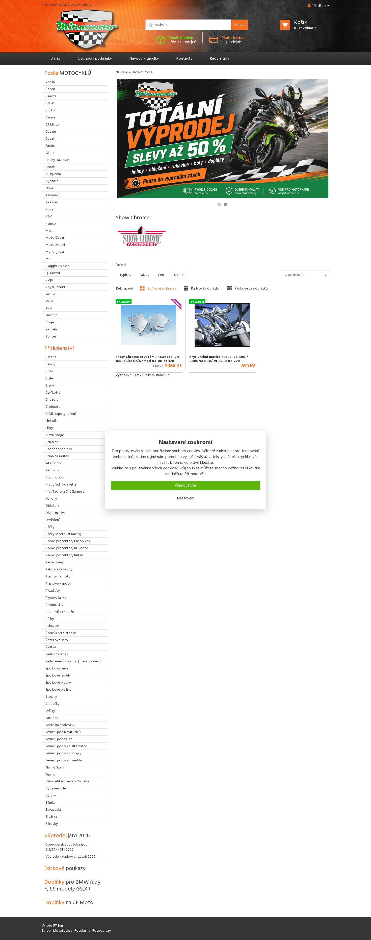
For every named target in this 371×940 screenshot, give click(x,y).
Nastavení (185, 498)
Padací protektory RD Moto (66, 548)
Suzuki (50, 294)
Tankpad (51, 718)
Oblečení (52, 506)
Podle (67, 73)
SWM (49, 301)
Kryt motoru (54, 477)
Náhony (51, 499)
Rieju (49, 280)
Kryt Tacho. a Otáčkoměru (65, 492)
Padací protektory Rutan (64, 555)
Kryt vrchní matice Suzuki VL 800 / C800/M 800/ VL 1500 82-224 (218, 359)
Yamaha (51, 329)
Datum (179, 275)
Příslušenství (59, 348)
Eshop (46, 931)
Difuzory (51, 400)
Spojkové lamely (58, 676)
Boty (49, 371)
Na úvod (122, 72)
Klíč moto (52, 470)
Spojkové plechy (58, 683)
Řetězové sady (56, 640)
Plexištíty (52, 591)
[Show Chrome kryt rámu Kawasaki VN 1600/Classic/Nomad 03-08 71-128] (148, 325)
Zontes (50, 337)
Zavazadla (53, 810)
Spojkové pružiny (58, 690)
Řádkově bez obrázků (251, 288)
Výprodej (67, 835)
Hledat (239, 25)
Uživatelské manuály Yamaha (67, 781)
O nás (55, 58)
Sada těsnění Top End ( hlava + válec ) (73, 661)
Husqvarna (53, 174)
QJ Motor (52, 273)
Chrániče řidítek (57, 456)
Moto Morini (55, 245)
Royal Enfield (55, 287)
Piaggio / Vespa (57, 266)
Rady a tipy (219, 58)
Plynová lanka (55, 598)
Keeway (51, 202)
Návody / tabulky (144, 58)
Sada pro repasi (56, 654)
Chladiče (51, 442)
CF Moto (52, 125)
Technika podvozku (60, 725)
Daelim (50, 132)
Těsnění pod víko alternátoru (67, 746)
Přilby (49, 619)
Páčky (50, 527)
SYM (48, 308)
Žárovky (51, 824)
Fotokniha (82, 931)
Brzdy (49, 386)
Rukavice (52, 626)
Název (144, 275)
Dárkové (65, 868)
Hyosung (52, 181)
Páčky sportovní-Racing (63, 534)
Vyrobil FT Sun (52, 926)
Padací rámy (54, 562)
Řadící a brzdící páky (60, 633)
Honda (50, 167)
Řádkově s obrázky (205, 288)
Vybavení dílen (56, 788)
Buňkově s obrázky (161, 288)
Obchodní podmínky (95, 58)
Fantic (50, 146)
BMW (49, 103)
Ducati (50, 139)
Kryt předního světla (60, 485)
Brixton (51, 110)
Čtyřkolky (52, 393)
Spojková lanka (56, 668)
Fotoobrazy (101, 931)
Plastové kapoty (58, 584)
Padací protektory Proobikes (67, 541)
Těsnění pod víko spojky (63, 753)
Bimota (51, 96)
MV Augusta (54, 252)
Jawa (49, 188)
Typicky (125, 275)
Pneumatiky (54, 605)
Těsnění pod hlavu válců (63, 732)
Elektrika (52, 421)
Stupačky (52, 704)
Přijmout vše (185, 485)
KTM (48, 217)
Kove (49, 209)
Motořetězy (62, 931)
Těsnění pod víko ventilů (63, 760)
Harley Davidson (57, 160)
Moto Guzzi (54, 238)
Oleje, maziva (55, 513)
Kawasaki (52, 195)
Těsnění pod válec (58, 739)
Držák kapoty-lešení (60, 414)
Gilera (49, 153)
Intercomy (53, 463)
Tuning (50, 775)
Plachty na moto (58, 577)
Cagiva (50, 117)
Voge (49, 322)
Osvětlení (52, 520)
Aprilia (50, 82)
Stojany (51, 697)
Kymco (50, 224)
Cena (162, 275)
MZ (47, 259)
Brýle (49, 378)
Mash (49, 231)
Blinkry (50, 364)
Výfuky (50, 796)
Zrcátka (51, 817)
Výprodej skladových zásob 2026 (70, 857)
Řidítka (50, 647)
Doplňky (72, 886)
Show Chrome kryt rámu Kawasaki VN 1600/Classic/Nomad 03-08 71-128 (147, 359)
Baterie (51, 357)
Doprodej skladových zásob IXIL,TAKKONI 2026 (66, 847)
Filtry (49, 428)
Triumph (51, 315)
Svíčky (50, 711)
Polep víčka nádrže (59, 612)
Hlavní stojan (55, 435)
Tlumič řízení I (55, 767)
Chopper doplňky (58, 449)
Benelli (50, 89)
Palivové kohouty (58, 569)
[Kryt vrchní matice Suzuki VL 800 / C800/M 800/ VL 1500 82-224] (222, 325)
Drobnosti (53, 407)
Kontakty (184, 58)
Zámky (50, 803)
